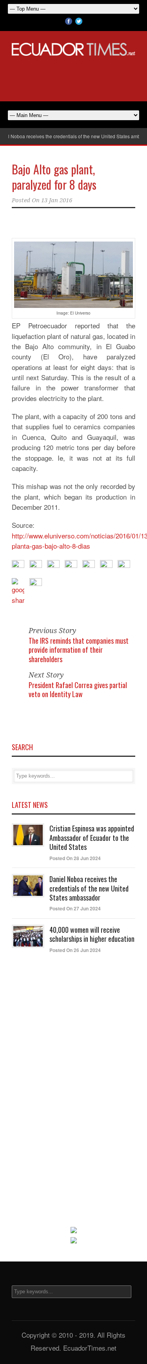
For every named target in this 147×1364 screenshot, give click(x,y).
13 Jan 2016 (56, 200)
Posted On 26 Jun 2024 (75, 950)
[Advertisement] (73, 77)
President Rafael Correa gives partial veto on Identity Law (78, 689)
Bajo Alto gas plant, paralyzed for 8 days (54, 176)
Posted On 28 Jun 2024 (75, 858)
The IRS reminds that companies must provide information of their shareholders (79, 649)
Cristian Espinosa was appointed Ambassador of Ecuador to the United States (91, 837)
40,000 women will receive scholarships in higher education (91, 934)
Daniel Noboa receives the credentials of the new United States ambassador (89, 888)
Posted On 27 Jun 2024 (75, 908)
